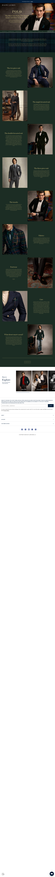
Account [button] (3, 419)
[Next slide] (52, 380)
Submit (50, 405)
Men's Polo (23, 389)
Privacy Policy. (6, 410)
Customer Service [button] (5, 423)
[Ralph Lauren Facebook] (25, 429)
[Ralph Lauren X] (32, 429)
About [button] (2, 415)
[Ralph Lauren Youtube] (29, 429)
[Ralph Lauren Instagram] (22, 429)
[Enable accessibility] (3, 874)
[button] (47, 5)
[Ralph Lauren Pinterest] (35, 429)
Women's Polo (40, 389)
